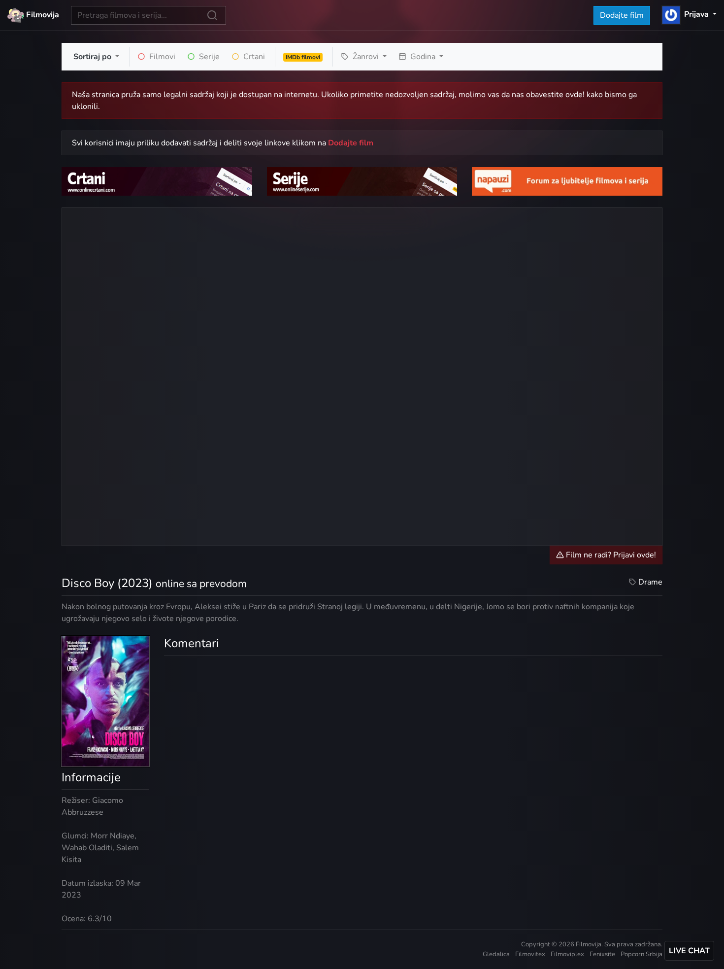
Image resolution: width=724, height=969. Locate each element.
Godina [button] (422, 56)
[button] (689, 14)
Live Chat (689, 950)
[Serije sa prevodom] (362, 180)
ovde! (575, 94)
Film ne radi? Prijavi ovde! (610, 555)
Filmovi (161, 56)
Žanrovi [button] (366, 56)
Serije (208, 56)
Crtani (253, 56)
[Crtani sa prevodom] (157, 180)
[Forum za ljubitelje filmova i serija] (567, 180)
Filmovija (41, 14)
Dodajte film (622, 15)
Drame (650, 582)
